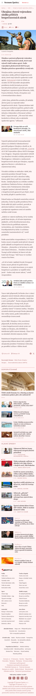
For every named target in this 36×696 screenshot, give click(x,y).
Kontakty (5, 661)
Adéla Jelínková (21, 457)
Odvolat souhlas (9, 671)
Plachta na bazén (20, 638)
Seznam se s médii (8, 669)
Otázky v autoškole (24, 621)
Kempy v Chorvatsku (7, 612)
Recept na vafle (23, 603)
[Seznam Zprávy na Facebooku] (10, 678)
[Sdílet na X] (34, 353)
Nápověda (28, 659)
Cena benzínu (22, 631)
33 (18, 27)
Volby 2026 (4, 576)
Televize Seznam (24, 667)
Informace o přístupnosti (17, 663)
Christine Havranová (19, 455)
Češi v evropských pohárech (17, 633)
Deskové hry (9, 651)
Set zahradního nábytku (24, 640)
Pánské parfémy (17, 654)
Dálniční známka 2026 (25, 614)
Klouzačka (13, 640)
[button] (18, 40)
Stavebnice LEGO (8, 649)
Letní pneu (28, 649)
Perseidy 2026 (13, 631)
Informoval (11, 80)
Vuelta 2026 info (23, 576)
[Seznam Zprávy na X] (14, 678)
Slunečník (7, 640)
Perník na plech (23, 606)
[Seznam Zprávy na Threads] (22, 678)
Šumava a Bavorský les (7, 616)
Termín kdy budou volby (8, 583)
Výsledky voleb (5, 581)
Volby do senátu (5, 585)
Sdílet (12, 27)
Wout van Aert (23, 585)
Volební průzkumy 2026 (7, 578)
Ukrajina (3, 362)
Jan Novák (22, 501)
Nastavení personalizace (23, 671)
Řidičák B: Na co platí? (25, 619)
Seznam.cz (25, 2)
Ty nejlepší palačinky (25, 594)
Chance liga (4, 594)
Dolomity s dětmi (6, 624)
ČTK (2, 21)
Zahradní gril (15, 642)
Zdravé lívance (23, 599)
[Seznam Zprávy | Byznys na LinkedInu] (26, 678)
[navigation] (2, 2)
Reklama (19, 661)
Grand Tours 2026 (24, 588)
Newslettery (29, 669)
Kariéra (21, 659)
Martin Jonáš (22, 512)
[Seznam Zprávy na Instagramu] (18, 678)
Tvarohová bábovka (24, 601)
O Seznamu (14, 659)
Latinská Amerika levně (7, 621)
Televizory (16, 651)
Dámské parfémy (19, 649)
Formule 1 (4, 603)
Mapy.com (17, 629)
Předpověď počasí (26, 629)
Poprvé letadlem (6, 614)
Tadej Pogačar (23, 583)
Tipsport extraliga (6, 599)
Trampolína (29, 638)
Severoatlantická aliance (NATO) (17, 362)
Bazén (13, 638)
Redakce (12, 661)
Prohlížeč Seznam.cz (11, 667)
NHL (2, 606)
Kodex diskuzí (19, 669)
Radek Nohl (22, 478)
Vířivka (22, 642)
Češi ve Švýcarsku (6, 619)
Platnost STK (22, 624)
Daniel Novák (23, 488)
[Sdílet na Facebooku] (31, 353)
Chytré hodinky (25, 651)
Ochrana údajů (27, 661)
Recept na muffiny (24, 596)
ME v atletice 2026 (6, 601)
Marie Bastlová (24, 467)
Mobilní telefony (24, 647)
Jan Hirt (21, 581)
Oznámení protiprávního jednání (17, 665)
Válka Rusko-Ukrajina (20, 360)
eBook (5, 27)
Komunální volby (6, 588)
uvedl (30, 149)
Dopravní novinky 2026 (25, 616)
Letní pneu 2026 (23, 612)
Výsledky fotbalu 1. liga (7, 596)
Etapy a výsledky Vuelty (25, 578)
